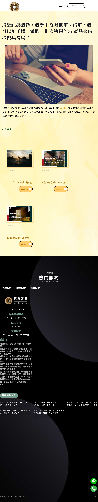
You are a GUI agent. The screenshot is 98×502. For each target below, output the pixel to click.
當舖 (62, 107)
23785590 (16, 326)
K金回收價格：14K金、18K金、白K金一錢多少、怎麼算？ (15, 412)
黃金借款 (35, 288)
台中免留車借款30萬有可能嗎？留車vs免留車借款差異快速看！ (48, 404)
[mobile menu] (61, 6)
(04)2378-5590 (19, 318)
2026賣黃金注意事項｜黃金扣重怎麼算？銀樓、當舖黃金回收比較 (48, 412)
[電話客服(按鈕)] (93, 488)
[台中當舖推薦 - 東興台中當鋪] (14, 6)
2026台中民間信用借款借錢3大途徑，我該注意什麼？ (14, 404)
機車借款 (21, 288)
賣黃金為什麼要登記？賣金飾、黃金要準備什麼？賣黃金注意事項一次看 (82, 404)
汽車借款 (7, 288)
